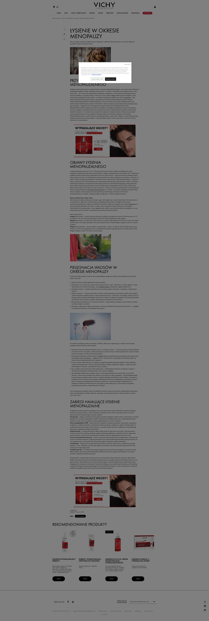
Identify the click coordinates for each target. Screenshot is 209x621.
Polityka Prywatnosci (96, 74)
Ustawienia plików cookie (97, 79)
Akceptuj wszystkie (110, 79)
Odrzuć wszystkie (127, 64)
